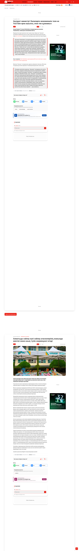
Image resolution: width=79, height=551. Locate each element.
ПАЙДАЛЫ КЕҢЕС (46, 1)
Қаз (37, 26)
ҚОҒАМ (35, 1)
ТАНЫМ (52, 1)
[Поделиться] (76, 548)
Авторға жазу (63, 26)
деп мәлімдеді (19, 36)
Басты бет (6, 8)
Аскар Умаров (30, 109)
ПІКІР (56, 1)
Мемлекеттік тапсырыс (25, 336)
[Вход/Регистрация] (71, 2)
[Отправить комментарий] (45, 128)
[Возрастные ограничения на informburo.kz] (67, 2)
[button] (69, 5)
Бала (16, 109)
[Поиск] (69, 2)
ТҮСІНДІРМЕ (40, 1)
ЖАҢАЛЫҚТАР (30, 1)
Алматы (16, 473)
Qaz (40, 26)
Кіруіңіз (16, 125)
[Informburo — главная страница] (9, 2)
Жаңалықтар (12, 8)
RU (73, 1)
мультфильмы (22, 109)
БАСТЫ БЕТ (24, 1)
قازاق (42, 26)
